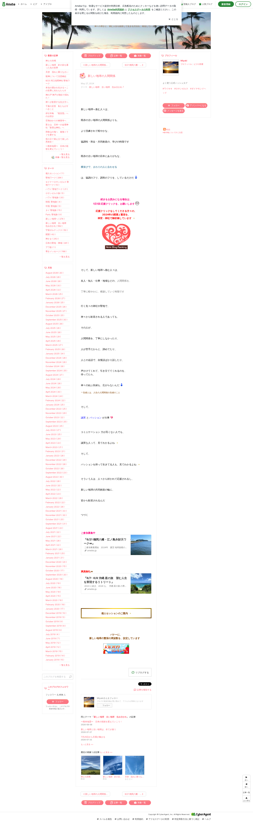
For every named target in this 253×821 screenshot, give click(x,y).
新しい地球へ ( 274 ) (55, 218)
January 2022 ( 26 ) (55, 506)
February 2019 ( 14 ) (55, 655)
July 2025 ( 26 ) (53, 328)
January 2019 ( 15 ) (55, 659)
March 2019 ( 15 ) (54, 651)
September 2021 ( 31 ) (56, 523)
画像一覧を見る (62, 157)
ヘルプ (208, 819)
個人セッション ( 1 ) (55, 173)
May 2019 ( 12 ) (53, 642)
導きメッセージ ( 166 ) (56, 251)
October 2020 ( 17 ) (55, 570)
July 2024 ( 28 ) (53, 379)
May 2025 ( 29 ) (53, 336)
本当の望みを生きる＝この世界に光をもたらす (57, 89)
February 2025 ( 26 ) (55, 349)
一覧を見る (64, 154)
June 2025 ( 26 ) (53, 332)
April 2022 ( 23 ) (53, 494)
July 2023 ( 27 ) (53, 430)
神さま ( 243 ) (52, 238)
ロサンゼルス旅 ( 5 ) (55, 193)
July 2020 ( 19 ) (53, 583)
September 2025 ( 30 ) (56, 319)
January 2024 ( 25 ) (55, 404)
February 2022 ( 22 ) (55, 502)
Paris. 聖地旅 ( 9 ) (54, 214)
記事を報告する (144, 689)
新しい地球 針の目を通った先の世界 (57, 66)
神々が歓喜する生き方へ (57, 102)
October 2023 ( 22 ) (55, 417)
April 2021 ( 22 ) (53, 545)
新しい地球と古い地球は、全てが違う (98, 729)
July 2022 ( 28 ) (53, 481)
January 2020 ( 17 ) (55, 608)
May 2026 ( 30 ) (53, 285)
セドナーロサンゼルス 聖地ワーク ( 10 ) (57, 183)
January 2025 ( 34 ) (55, 353)
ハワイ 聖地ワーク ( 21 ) (57, 189)
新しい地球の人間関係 (101, 76)
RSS (168, 129)
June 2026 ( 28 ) (53, 281)
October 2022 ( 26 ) (55, 468)
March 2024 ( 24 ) (54, 396)
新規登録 (226, 4)
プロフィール (186, 64)
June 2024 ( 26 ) (53, 383)
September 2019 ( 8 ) (56, 625)
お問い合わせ (123, 819)
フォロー (106, 705)
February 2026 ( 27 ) (55, 298)
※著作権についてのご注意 (173, 132)
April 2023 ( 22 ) (53, 443)
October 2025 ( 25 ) (55, 315)
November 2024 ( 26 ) (56, 362)
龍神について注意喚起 (56, 76)
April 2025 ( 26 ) (53, 341)
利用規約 (139, 819)
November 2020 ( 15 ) (56, 566)
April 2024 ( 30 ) (53, 392)
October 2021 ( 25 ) (55, 519)
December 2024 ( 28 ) (56, 358)
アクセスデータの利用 (159, 819)
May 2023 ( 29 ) (53, 438)
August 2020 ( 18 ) (54, 579)
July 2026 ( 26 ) (53, 277)
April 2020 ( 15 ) (53, 596)
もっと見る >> (87, 744)
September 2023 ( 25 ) (56, 421)
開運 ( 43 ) (50, 234)
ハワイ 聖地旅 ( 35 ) (55, 197)
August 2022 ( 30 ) (55, 477)
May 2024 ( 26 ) (53, 387)
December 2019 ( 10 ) (56, 613)
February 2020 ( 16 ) (55, 604)
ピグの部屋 (198, 64)
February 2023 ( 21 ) (55, 451)
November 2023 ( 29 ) (56, 413)
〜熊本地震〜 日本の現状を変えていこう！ (101, 721)
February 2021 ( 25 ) (55, 553)
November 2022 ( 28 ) (56, 464)
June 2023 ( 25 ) (53, 434)
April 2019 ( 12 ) (53, 647)
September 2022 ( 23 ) (56, 472)
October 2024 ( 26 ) (55, 366)
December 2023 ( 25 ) (56, 408)
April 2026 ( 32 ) (53, 289)
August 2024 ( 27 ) (54, 375)
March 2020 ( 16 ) (54, 600)
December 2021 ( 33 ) (56, 511)
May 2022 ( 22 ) (53, 489)
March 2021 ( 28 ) (54, 549)
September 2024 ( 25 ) (56, 370)
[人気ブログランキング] (116, 248)
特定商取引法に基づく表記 (187, 819)
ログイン (243, 4)
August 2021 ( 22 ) (54, 528)
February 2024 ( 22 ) (55, 400)
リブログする (142, 672)
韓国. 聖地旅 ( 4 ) (53, 201)
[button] (246, 798)
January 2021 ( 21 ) (55, 557)
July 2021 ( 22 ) (53, 532)
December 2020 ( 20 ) (56, 562)
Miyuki (184, 60)
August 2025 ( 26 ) (54, 323)
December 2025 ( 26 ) (56, 306)
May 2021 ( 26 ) (53, 540)
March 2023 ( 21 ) (54, 447)
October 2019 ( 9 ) (54, 621)
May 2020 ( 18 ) (53, 591)
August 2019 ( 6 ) (54, 630)
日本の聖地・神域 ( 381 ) (57, 243)
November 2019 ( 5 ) (55, 617)
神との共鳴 (51, 60)
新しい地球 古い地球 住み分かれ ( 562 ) (57, 224)
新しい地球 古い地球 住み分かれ (105, 87)
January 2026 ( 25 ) (55, 302)
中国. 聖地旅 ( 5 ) (53, 206)
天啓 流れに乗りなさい (57, 72)
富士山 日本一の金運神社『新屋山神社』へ (57, 126)
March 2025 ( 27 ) (54, 345)
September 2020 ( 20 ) (56, 574)
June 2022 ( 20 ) (53, 485)
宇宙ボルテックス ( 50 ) (57, 230)
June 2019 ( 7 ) (53, 638)
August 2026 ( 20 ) (54, 272)
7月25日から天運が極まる (93, 737)
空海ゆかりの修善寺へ (56, 120)
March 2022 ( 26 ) (54, 498)
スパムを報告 (105, 819)
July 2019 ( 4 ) (52, 634)
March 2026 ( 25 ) (54, 294)
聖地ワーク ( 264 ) (54, 177)
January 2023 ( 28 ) (55, 455)
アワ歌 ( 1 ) (51, 247)
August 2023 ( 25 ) (54, 426)
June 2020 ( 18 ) (53, 587)
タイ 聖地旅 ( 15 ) (54, 210)
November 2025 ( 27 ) (56, 311)
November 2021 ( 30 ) (56, 515)
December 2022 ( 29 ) (56, 460)
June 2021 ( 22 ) (53, 536)
